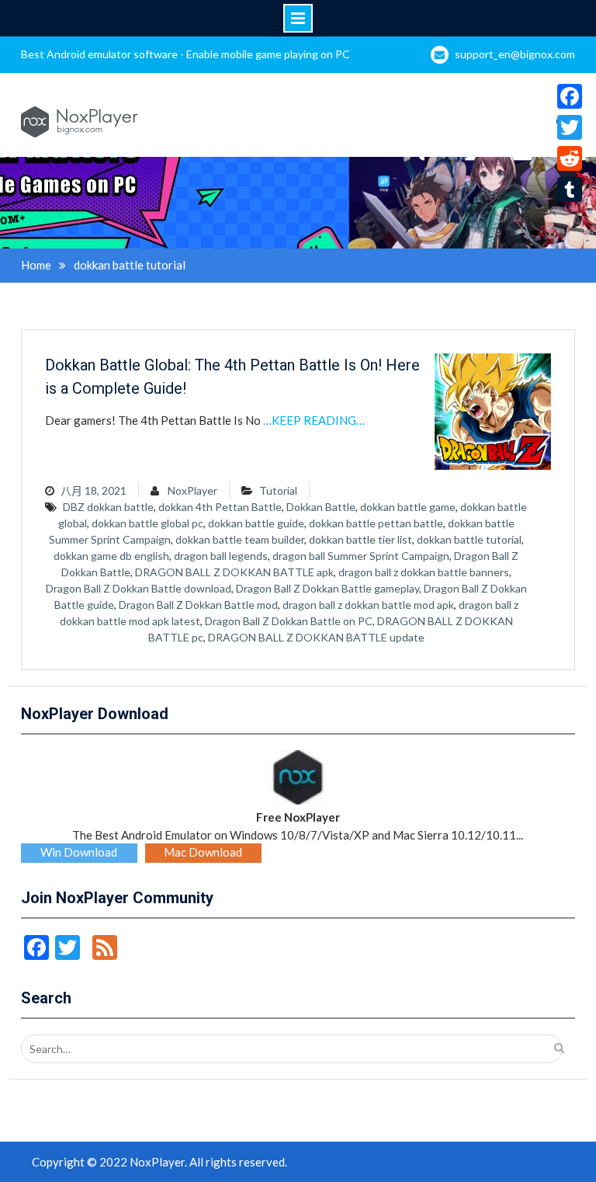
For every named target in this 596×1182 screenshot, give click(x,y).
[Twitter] (569, 127)
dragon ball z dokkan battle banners (423, 572)
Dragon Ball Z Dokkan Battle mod (198, 604)
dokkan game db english (111, 555)
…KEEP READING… (314, 420)
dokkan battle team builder (239, 539)
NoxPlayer (192, 490)
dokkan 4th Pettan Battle (220, 506)
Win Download (78, 852)
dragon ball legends (221, 555)
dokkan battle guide (256, 523)
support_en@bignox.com (515, 54)
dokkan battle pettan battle (376, 523)
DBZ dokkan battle (108, 506)
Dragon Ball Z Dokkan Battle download (138, 588)
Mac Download (203, 852)
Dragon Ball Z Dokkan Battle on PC (288, 621)
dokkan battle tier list (360, 539)
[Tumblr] (569, 189)
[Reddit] (569, 158)
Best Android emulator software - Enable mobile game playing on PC (185, 54)
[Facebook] (569, 96)
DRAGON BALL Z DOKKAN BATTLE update (316, 637)
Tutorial (278, 490)
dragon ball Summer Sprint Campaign (360, 555)
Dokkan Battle (320, 506)
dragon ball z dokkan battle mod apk (368, 604)
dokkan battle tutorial (469, 539)
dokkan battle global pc (147, 523)
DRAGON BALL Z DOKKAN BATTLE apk (234, 572)
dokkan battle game (408, 506)
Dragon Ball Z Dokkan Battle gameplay (327, 588)
